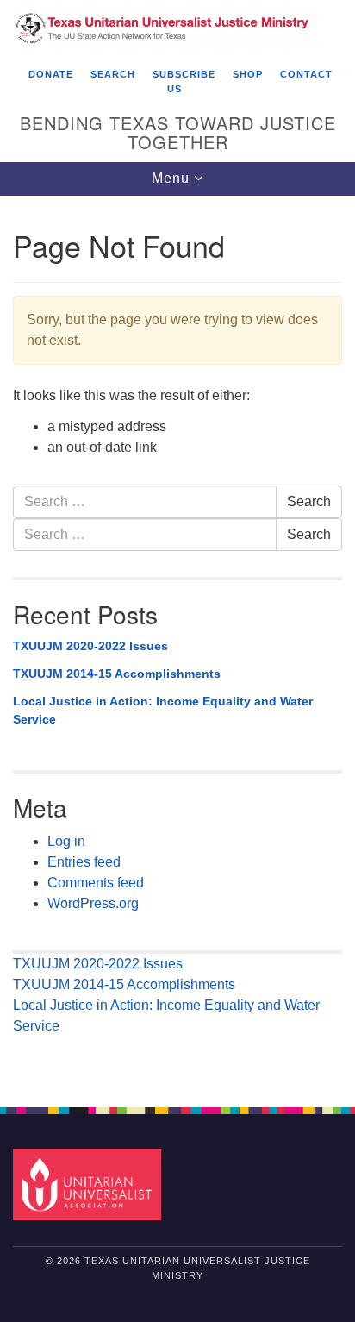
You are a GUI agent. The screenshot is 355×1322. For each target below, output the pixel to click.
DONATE (50, 74)
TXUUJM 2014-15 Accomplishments (117, 673)
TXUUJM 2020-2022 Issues (90, 646)
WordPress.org (93, 903)
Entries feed (84, 862)
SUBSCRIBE (184, 74)
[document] (177, 642)
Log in (66, 841)
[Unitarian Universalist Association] (90, 1183)
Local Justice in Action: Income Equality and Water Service (163, 710)
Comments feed (95, 882)
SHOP (248, 74)
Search (309, 501)
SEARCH (112, 74)
